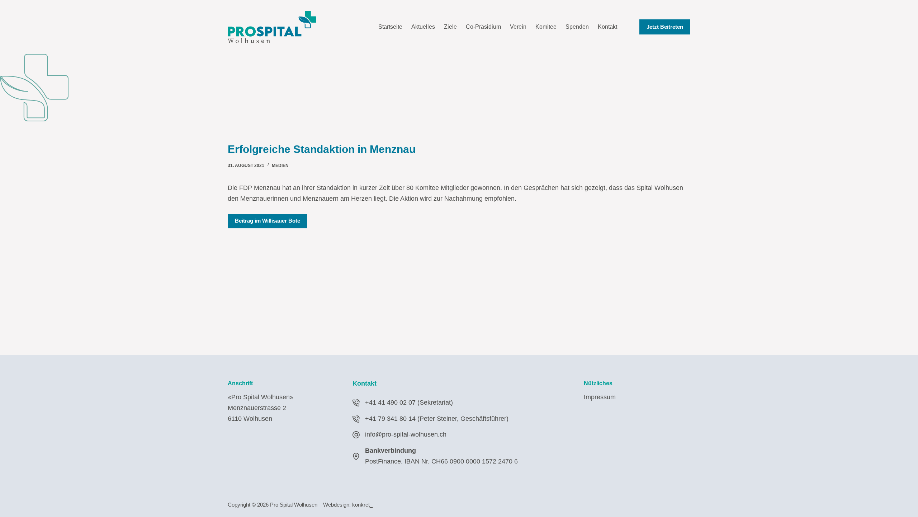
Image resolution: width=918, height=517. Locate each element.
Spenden (577, 27)
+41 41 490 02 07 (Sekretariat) (409, 402)
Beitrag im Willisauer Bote (267, 221)
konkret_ (362, 505)
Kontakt (607, 27)
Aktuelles (423, 27)
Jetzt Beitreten (665, 27)
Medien (280, 165)
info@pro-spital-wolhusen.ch (405, 434)
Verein (518, 27)
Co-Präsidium (483, 27)
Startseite (390, 27)
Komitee (546, 27)
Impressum (600, 397)
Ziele (450, 27)
